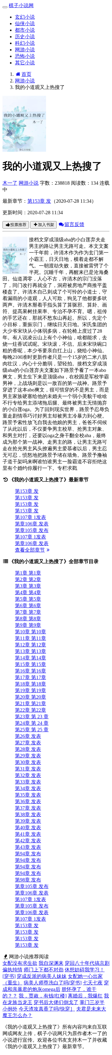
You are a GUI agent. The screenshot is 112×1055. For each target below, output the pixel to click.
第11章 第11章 (30, 638)
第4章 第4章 (28, 592)
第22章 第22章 (30, 710)
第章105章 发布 (32, 530)
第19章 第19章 (30, 690)
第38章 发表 (28, 814)
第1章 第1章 (28, 573)
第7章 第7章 (28, 612)
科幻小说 (25, 43)
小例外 (9, 1008)
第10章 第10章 (30, 631)
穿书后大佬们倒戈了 (56, 1002)
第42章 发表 (28, 840)
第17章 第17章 (30, 677)
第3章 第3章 (28, 586)
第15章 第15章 (30, 664)
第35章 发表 (28, 795)
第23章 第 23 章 (32, 716)
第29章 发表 (28, 755)
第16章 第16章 (30, 670)
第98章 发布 (28, 879)
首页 (26, 74)
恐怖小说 (25, 56)
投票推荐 (18, 224)
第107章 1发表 (30, 517)
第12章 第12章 (30, 644)
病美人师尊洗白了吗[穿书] (53, 982)
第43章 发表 (28, 847)
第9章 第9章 (28, 625)
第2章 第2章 (28, 579)
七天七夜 (93, 982)
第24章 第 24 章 (32, 723)
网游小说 (25, 49)
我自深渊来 (51, 963)
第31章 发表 (28, 768)
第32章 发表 (28, 775)
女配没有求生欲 (19, 963)
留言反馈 (74, 224)
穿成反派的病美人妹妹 (42, 976)
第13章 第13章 (30, 651)
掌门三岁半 (92, 1002)
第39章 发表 (28, 821)
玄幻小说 (25, 17)
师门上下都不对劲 (43, 969)
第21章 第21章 (30, 703)
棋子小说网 (21, 5)
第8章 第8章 (28, 618)
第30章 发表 (28, 762)
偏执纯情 (12, 969)
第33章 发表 (28, 781)
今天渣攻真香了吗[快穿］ (47, 1008)
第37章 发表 (28, 808)
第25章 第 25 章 (32, 729)
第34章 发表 (28, 788)
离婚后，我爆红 (85, 995)
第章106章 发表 (32, 523)
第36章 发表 (28, 801)
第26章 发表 (28, 736)
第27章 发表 (28, 742)
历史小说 (25, 36)
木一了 (9, 183)
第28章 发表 (28, 749)
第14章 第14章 (30, 657)
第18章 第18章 (30, 684)
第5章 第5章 (28, 599)
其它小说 (25, 62)
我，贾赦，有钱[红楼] (43, 995)
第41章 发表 (28, 834)
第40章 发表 (28, 827)
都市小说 (25, 30)
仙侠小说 (25, 23)
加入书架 (46, 224)
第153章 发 (39, 201)
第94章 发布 (28, 853)
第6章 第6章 (28, 605)
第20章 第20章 (30, 697)
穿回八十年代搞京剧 (87, 963)
